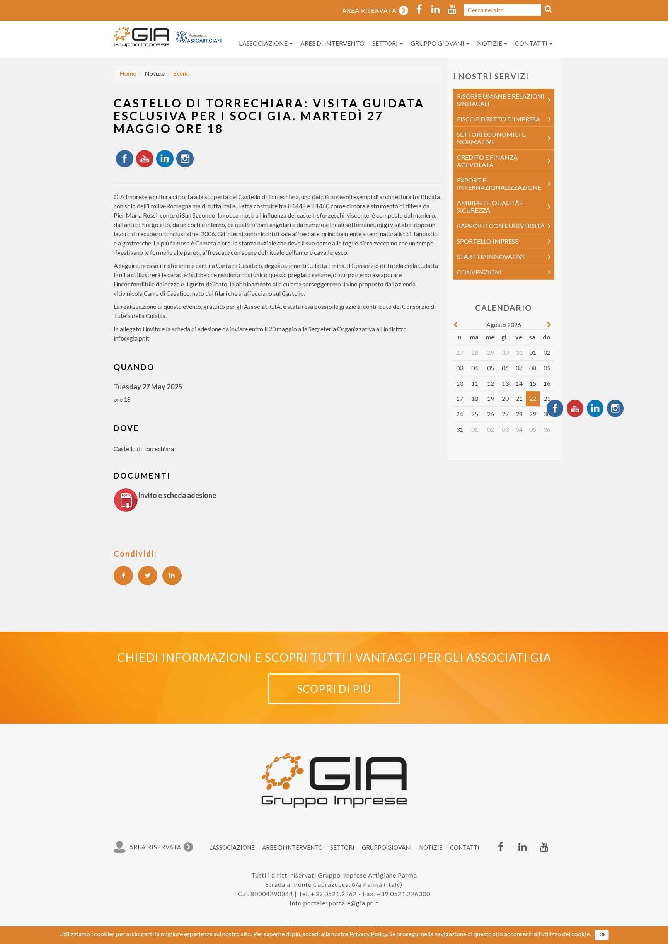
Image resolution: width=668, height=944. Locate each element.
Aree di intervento (332, 43)
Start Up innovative (491, 256)
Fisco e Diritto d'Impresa (498, 119)
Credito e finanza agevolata (487, 160)
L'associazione (264, 43)
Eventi (181, 73)
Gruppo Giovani (438, 43)
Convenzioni (479, 272)
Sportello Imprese (487, 241)
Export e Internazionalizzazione (499, 183)
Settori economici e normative (491, 138)
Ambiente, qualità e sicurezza (490, 206)
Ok (602, 934)
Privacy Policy (368, 933)
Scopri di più (334, 688)
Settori (385, 43)
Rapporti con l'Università (501, 225)
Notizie (490, 43)
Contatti (532, 43)
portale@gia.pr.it (354, 903)
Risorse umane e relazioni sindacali (500, 99)
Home (127, 73)
